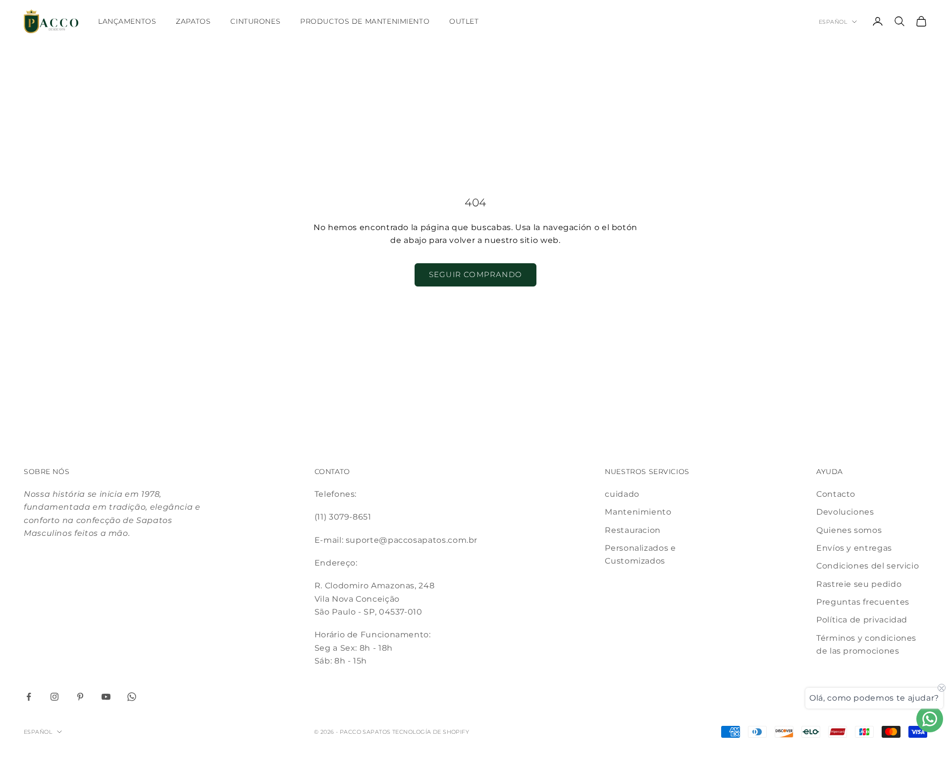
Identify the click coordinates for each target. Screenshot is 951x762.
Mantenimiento (638, 512)
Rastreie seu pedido (858, 584)
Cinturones (255, 21)
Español (833, 21)
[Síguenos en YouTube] (106, 697)
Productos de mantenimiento (364, 21)
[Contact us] (929, 719)
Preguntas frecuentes (862, 602)
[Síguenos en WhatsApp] (132, 697)
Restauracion (633, 530)
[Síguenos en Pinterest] (80, 697)
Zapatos (193, 21)
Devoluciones (845, 512)
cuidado (622, 494)
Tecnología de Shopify (430, 731)
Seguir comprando (475, 274)
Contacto (835, 494)
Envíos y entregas (854, 548)
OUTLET (463, 21)
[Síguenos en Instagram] (54, 697)
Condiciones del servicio (867, 566)
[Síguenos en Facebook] (29, 697)
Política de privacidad (861, 619)
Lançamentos (127, 21)
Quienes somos (849, 530)
